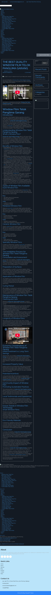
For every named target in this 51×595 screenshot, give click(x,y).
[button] (25, 4)
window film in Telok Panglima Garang (17, 454)
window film (6, 148)
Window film (10, 158)
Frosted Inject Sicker (6, 27)
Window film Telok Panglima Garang (11, 136)
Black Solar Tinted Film (7, 17)
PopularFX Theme (29, 593)
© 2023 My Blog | (22, 593)
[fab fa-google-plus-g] (7, 557)
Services (3, 12)
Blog (2, 14)
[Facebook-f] (1, 469)
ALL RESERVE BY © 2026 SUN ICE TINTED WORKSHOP (12, 544)
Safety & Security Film (6, 22)
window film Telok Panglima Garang (16, 301)
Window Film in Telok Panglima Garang (21, 80)
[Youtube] (12, 469)
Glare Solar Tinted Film (7, 20)
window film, (10, 125)
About (2, 11)
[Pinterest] (16, 469)
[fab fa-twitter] (5, 557)
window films (10, 208)
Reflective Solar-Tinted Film (8, 16)
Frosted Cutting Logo (6, 26)
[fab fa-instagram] (10, 557)
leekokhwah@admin (12, 72)
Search (36, 60)
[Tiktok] (5, 469)
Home (2, 10)
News (2, 31)
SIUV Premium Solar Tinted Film (9, 21)
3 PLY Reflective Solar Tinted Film (9, 18)
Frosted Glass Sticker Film (7, 23)
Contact (2, 29)
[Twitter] (8, 469)
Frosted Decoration (6, 25)
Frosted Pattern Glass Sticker (8, 28)
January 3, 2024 (11, 71)
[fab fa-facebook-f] (2, 557)
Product (2, 15)
